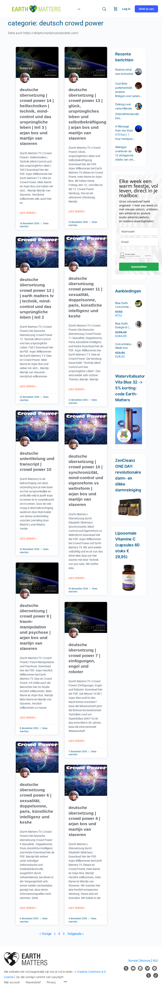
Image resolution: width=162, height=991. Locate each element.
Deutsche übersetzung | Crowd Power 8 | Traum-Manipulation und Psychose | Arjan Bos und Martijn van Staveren (35, 627)
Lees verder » (28, 213)
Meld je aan (146, 8)
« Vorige (45, 933)
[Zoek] (104, 9)
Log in (126, 8)
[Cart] (115, 9)
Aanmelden (139, 267)
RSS (155, 960)
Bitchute (145, 960)
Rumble (133, 960)
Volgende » (75, 933)
